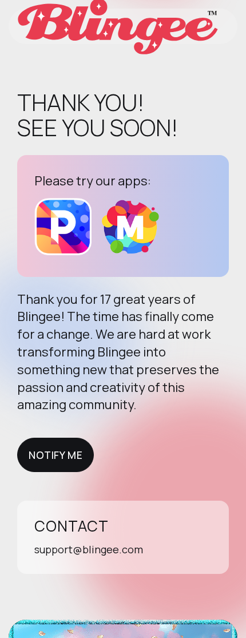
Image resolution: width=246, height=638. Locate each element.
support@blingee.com (88, 549)
